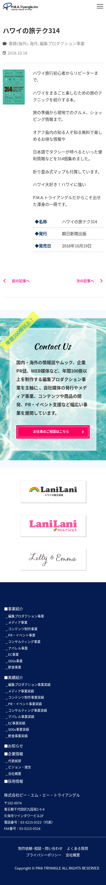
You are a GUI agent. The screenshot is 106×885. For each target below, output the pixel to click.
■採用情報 (13, 781)
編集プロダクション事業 (62, 43)
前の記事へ (21, 280)
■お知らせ (13, 745)
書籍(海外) (18, 43)
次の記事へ (85, 280)
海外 (34, 43)
